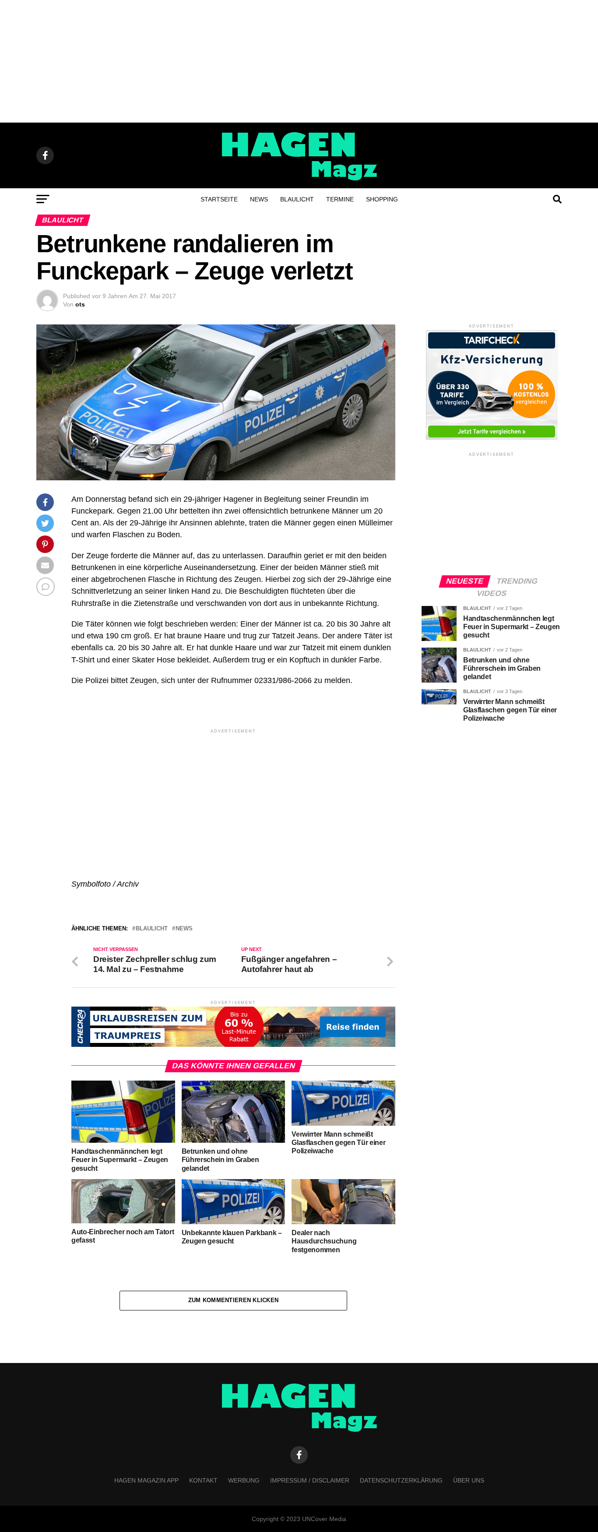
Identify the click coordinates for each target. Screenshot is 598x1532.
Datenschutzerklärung (401, 1480)
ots (80, 304)
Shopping (382, 199)
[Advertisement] (299, 61)
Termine (340, 199)
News (259, 199)
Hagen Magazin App (146, 1480)
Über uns (468, 1480)
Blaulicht (297, 199)
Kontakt (203, 1480)
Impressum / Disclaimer (309, 1480)
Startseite (219, 199)
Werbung (244, 1480)
